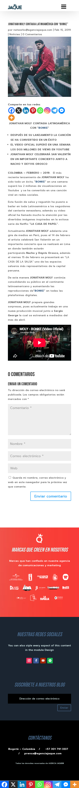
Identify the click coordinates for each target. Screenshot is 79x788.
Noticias (14, 34)
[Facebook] (11, 110)
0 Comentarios (32, 34)
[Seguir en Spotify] (50, 660)
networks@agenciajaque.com (32, 30)
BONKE (43, 128)
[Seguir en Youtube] (43, 660)
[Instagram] (47, 110)
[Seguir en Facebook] (36, 660)
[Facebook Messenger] (61, 110)
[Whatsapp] (40, 110)
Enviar (64, 708)
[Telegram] (54, 110)
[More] (11, 117)
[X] (18, 110)
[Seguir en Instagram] (29, 660)
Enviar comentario (50, 496)
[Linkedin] (26, 110)
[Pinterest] (33, 110)
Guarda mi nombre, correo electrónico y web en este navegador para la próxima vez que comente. (37, 482)
